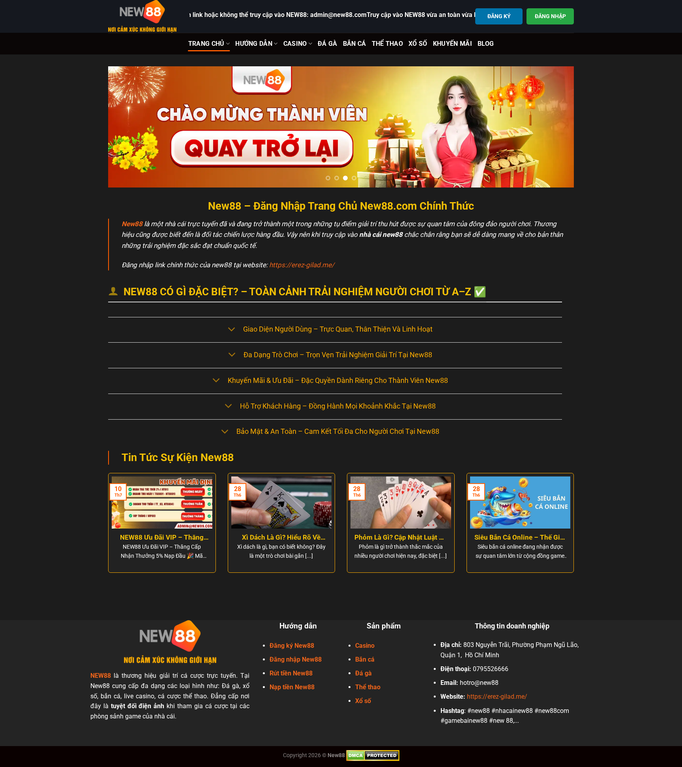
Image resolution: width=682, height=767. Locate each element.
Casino (295, 43)
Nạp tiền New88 (292, 687)
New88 (132, 224)
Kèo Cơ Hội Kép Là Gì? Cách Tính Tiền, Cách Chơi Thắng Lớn (429, 538)
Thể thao (367, 687)
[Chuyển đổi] (231, 329)
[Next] (554, 127)
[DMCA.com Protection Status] (372, 755)
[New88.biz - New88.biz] (143, 16)
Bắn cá (365, 659)
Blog (486, 43)
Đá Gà (327, 43)
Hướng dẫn (253, 43)
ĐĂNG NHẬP (550, 16)
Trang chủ (206, 43)
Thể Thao (387, 43)
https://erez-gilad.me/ (301, 265)
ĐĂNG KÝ (499, 16)
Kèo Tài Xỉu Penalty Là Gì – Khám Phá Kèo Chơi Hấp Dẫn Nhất (549, 538)
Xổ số (363, 701)
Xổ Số (417, 43)
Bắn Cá (354, 43)
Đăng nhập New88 (296, 659)
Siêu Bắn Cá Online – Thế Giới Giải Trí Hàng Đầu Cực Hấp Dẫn (190, 538)
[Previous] (127, 127)
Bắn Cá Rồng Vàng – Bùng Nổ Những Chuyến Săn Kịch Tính (310, 538)
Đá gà (363, 673)
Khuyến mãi (452, 43)
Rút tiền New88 (291, 673)
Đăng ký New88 (292, 645)
